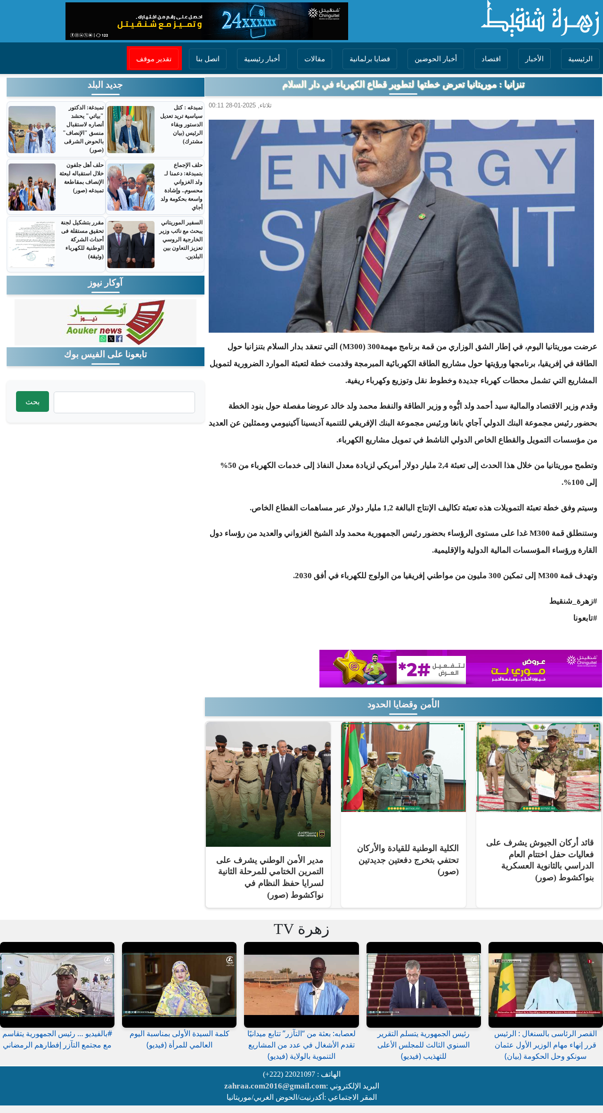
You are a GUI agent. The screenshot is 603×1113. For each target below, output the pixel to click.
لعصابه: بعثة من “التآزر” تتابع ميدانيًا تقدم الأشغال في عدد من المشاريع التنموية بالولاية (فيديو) (301, 1044)
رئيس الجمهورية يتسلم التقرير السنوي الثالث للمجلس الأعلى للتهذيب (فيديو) (423, 1044)
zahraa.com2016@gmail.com (275, 1085)
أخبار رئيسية (262, 59)
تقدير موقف (153, 59)
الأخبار (534, 59)
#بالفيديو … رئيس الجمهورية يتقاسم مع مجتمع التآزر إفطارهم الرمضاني (57, 1039)
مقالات (314, 59)
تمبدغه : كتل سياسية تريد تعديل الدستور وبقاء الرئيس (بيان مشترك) (181, 124)
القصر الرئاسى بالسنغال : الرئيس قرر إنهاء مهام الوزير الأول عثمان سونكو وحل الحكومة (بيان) (545, 1044)
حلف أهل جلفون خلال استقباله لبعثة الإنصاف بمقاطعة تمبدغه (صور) (81, 178)
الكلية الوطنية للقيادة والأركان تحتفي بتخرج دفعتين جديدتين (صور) (408, 859)
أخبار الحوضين (436, 59)
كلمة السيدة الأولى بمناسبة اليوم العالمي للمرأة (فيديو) (179, 1039)
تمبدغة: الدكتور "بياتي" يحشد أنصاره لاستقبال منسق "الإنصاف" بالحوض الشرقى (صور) (83, 128)
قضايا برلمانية (370, 59)
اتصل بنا (208, 59)
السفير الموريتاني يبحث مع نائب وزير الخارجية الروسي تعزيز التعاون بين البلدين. (181, 239)
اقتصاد (491, 59)
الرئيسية (580, 59)
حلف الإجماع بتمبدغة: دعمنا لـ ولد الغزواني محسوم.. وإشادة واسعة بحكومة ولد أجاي (182, 186)
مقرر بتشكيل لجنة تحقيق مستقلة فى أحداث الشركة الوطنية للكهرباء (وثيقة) (82, 239)
